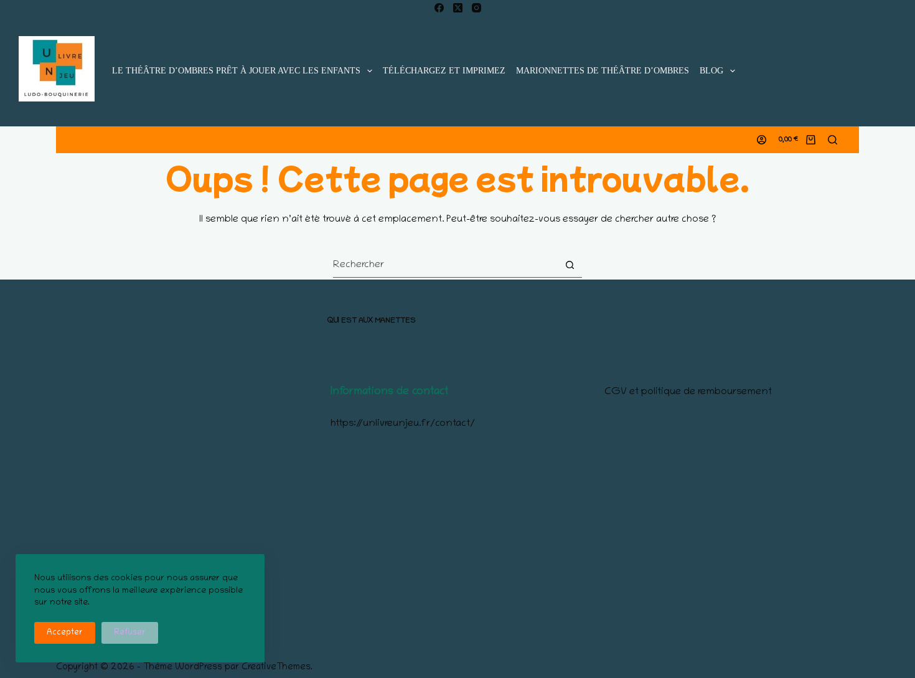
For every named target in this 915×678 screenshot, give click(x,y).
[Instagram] (476, 7)
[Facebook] (439, 7)
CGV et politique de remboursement (688, 392)
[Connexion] (761, 139)
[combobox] (445, 265)
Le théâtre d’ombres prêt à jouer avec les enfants (236, 70)
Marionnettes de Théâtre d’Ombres (602, 70)
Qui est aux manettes (371, 321)
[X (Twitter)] (457, 7)
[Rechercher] (832, 139)
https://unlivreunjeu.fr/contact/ (403, 424)
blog (711, 70)
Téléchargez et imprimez (444, 70)
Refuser (130, 633)
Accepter (65, 633)
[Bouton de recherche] (570, 265)
